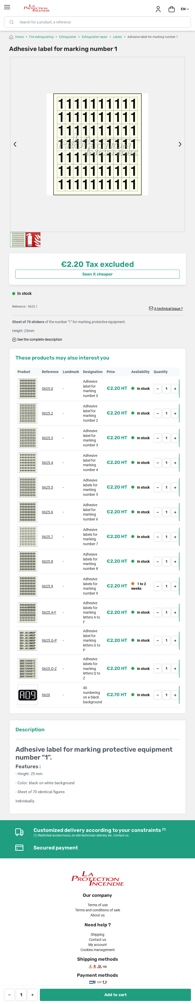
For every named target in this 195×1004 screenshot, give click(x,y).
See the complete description (39, 339)
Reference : (19, 306)
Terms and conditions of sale (97, 910)
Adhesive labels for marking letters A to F (91, 612)
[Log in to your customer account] (158, 9)
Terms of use (98, 905)
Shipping (97, 934)
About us (97, 915)
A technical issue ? (168, 309)
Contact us (97, 940)
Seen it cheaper (97, 274)
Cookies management (97, 950)
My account (97, 945)
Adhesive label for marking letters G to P (91, 640)
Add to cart (115, 994)
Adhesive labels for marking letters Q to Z (91, 668)
